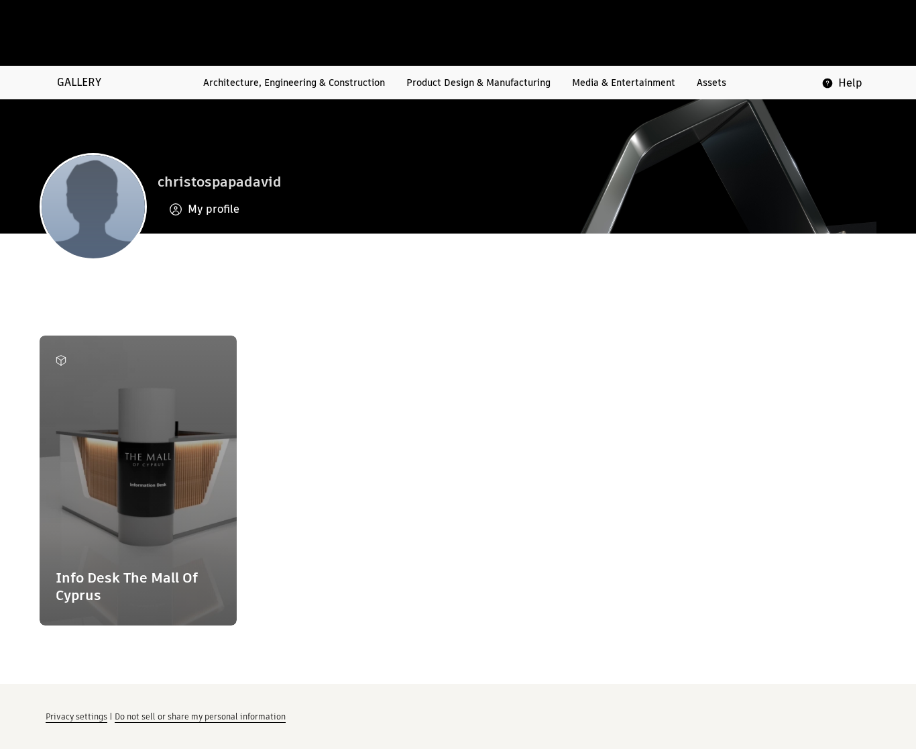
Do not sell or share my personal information (200, 716)
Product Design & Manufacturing (478, 82)
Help (850, 83)
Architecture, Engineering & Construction (294, 82)
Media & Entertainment (623, 82)
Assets (711, 82)
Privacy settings (76, 716)
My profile (213, 209)
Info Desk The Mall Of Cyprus (127, 586)
